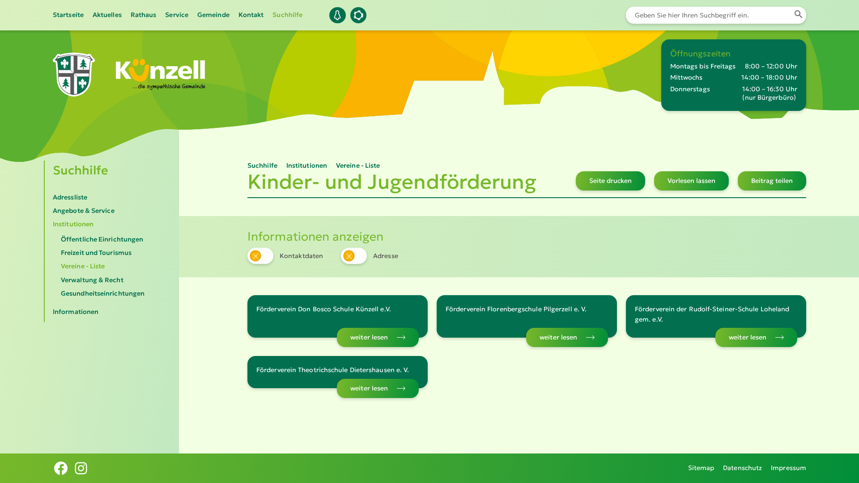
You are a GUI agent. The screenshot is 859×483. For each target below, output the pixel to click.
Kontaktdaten (301, 256)
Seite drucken (610, 181)
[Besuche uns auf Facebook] (61, 468)
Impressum (788, 468)
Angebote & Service (84, 211)
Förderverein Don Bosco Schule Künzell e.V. (323, 309)
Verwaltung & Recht (92, 280)
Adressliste (70, 197)
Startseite (68, 15)
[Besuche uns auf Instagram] (81, 468)
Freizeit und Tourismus (96, 253)
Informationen (75, 312)
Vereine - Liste (83, 266)
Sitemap (701, 468)
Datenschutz (742, 468)
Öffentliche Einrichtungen (102, 239)
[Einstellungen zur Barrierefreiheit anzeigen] (358, 15)
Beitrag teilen (772, 181)
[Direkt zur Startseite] (74, 90)
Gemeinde (213, 15)
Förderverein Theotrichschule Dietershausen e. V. (332, 370)
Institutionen (73, 224)
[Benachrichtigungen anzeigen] (337, 15)
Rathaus (144, 15)
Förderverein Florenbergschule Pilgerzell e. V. (516, 309)
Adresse (385, 256)
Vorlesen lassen (691, 181)
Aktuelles (107, 15)
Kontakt (251, 15)
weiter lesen (369, 337)
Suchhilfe (287, 15)
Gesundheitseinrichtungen (103, 293)
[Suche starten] (798, 15)
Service (176, 15)
